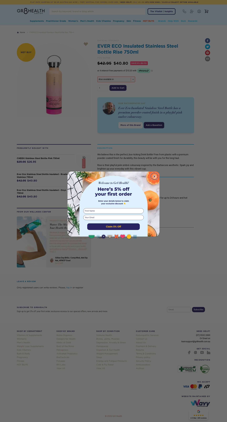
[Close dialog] (154, 176)
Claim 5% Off (113, 226)
